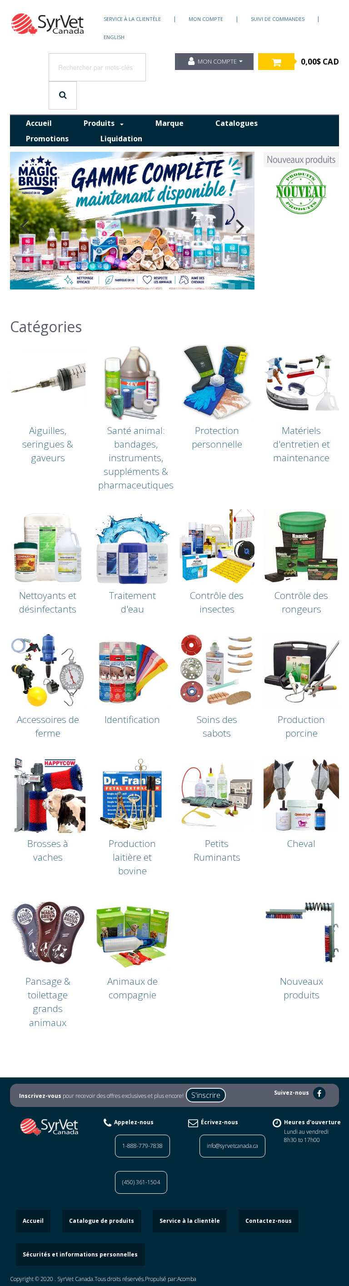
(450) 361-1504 (141, 1182)
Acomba (186, 1279)
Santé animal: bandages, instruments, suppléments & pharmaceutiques (136, 458)
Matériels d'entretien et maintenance (301, 444)
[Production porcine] (301, 670)
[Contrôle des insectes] (216, 546)
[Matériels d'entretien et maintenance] (301, 381)
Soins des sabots (217, 726)
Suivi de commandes (277, 18)
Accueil (39, 123)
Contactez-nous (268, 1221)
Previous (24, 225)
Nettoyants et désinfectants (47, 602)
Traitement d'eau (132, 602)
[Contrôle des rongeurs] (301, 546)
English (114, 37)
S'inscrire (205, 1095)
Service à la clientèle (132, 18)
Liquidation (121, 139)
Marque (169, 123)
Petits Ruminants (217, 850)
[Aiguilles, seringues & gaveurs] (47, 381)
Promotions (47, 139)
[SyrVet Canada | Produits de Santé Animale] (47, 24)
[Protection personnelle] (216, 381)
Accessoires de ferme (48, 726)
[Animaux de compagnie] (132, 932)
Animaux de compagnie (132, 988)
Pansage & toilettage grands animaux (47, 1001)
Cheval (301, 843)
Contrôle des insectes (217, 602)
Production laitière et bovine (132, 857)
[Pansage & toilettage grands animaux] (47, 932)
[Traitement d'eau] (132, 546)
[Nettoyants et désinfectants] (47, 546)
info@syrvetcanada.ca (232, 1146)
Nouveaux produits (301, 988)
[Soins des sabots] (216, 670)
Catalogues (236, 123)
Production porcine (301, 726)
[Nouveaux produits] (301, 932)
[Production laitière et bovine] (132, 794)
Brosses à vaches (47, 850)
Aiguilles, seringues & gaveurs (47, 444)
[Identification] (132, 670)
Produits (99, 123)
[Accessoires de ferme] (47, 670)
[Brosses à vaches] (47, 794)
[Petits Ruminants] (216, 794)
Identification (132, 719)
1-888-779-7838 (142, 1146)
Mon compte (206, 18)
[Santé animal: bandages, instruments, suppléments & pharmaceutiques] (132, 381)
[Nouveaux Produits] (301, 183)
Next (240, 225)
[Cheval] (301, 794)
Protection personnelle (217, 437)
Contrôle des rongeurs (301, 602)
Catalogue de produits (101, 1221)
